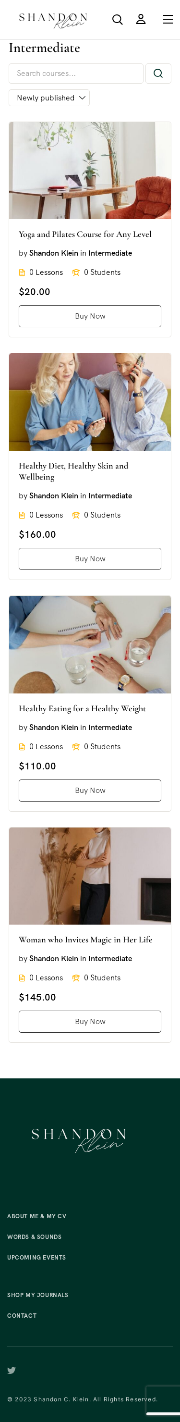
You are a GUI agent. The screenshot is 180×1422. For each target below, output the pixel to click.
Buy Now (90, 316)
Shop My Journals (38, 1295)
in (83, 253)
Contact (21, 1316)
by (23, 253)
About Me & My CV (37, 1216)
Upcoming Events (36, 1257)
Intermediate (110, 253)
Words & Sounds (34, 1237)
